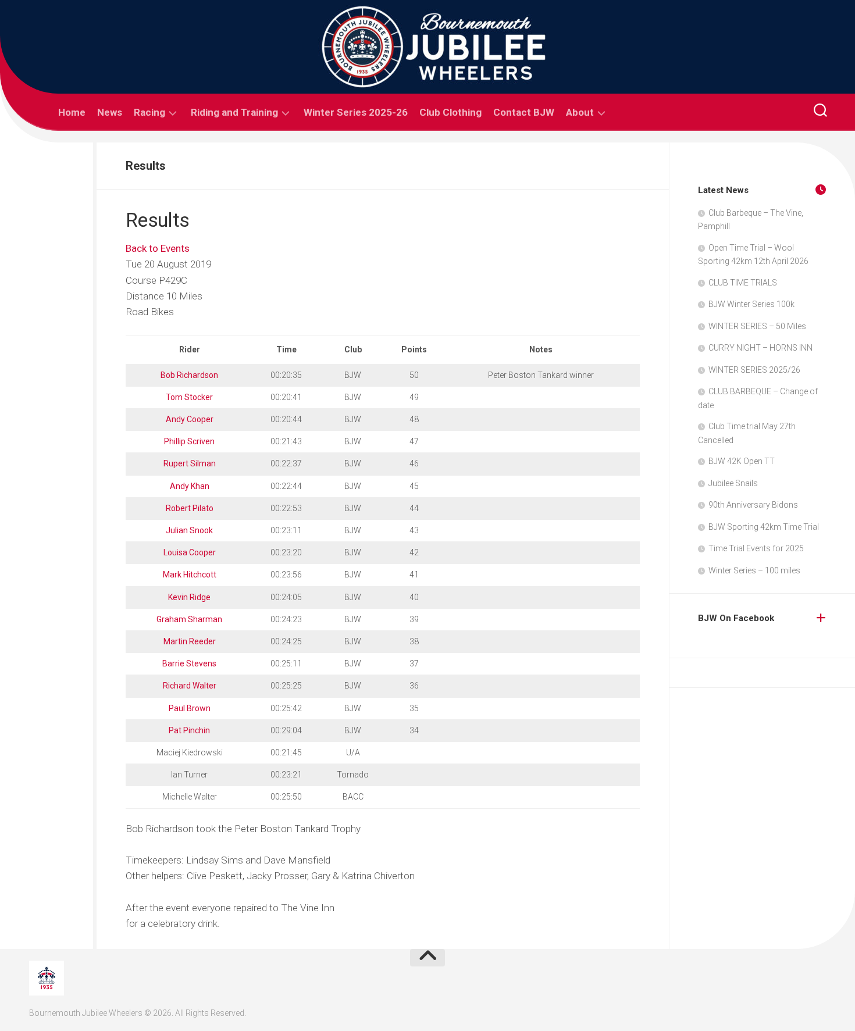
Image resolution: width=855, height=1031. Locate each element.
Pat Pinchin (189, 730)
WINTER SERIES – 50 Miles (757, 326)
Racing (149, 112)
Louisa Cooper (189, 552)
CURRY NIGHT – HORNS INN (760, 347)
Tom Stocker (189, 397)
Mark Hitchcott (189, 574)
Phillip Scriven (189, 441)
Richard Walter (189, 685)
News (109, 112)
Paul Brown (190, 708)
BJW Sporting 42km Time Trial (763, 526)
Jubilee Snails (733, 483)
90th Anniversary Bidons (753, 504)
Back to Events (158, 248)
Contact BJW (523, 112)
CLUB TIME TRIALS (742, 282)
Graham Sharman (189, 619)
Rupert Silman (189, 463)
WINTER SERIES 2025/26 (754, 369)
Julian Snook (189, 530)
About (580, 112)
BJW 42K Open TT (741, 461)
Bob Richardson (189, 375)
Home (72, 112)
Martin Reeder (189, 641)
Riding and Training (234, 112)
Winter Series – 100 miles (754, 570)
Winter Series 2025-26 (356, 112)
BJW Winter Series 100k (751, 304)
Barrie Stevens (189, 663)
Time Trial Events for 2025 (756, 548)
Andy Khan (189, 486)
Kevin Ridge (189, 597)
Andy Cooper (189, 419)
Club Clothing (450, 112)
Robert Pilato (189, 508)
